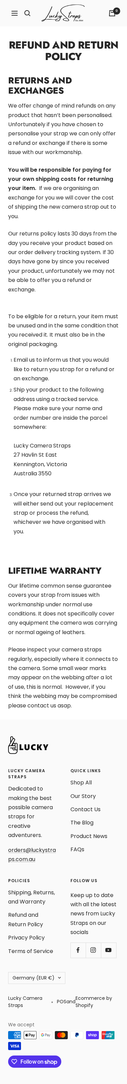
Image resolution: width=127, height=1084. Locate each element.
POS (61, 1001)
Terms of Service (30, 951)
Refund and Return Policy (25, 919)
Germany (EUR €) (34, 977)
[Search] (27, 13)
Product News (88, 836)
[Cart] (112, 13)
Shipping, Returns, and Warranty (31, 897)
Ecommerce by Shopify (94, 1002)
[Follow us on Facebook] (78, 950)
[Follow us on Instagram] (93, 950)
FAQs (77, 849)
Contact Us (85, 809)
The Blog (81, 822)
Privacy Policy (26, 938)
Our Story (83, 796)
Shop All (81, 782)
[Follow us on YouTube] (108, 950)
